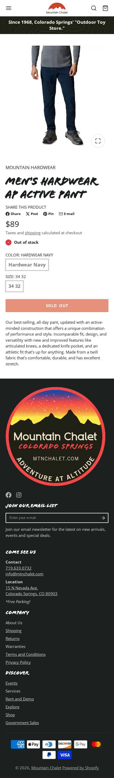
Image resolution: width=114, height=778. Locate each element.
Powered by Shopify (80, 767)
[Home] (57, 8)
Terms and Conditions (26, 654)
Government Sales (22, 722)
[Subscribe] (103, 518)
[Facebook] (9, 495)
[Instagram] (19, 495)
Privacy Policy (18, 662)
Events (11, 683)
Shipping (13, 630)
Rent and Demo (20, 698)
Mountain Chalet (46, 767)
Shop (10, 714)
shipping (33, 232)
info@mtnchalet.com (24, 573)
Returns (13, 638)
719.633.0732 (19, 568)
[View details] (57, 435)
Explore (12, 706)
